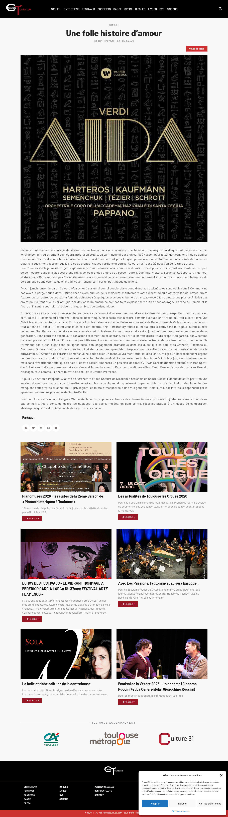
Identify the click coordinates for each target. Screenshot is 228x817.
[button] (221, 775)
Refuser (182, 803)
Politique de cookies (180, 811)
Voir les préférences (210, 803)
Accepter (155, 803)
